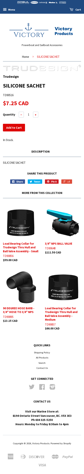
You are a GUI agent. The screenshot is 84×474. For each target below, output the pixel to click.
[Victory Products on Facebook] (42, 388)
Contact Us (42, 367)
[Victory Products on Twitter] (32, 388)
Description (40, 151)
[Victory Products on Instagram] (52, 388)
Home (25, 57)
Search (42, 362)
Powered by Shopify (61, 443)
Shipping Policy (42, 352)
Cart (78, 9)
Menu (11, 9)
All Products (42, 357)
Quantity (9, 114)
